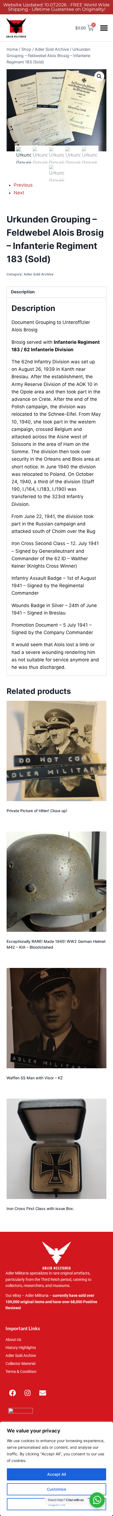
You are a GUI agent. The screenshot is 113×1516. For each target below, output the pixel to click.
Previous (23, 185)
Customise (56, 1489)
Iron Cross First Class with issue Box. (40, 1208)
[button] (104, 28)
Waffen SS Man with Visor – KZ (35, 1077)
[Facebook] (12, 1393)
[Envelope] (42, 1393)
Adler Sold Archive (38, 274)
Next (19, 192)
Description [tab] (23, 291)
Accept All (56, 1474)
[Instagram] (27, 1393)
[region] (56, 1469)
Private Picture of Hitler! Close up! (37, 810)
